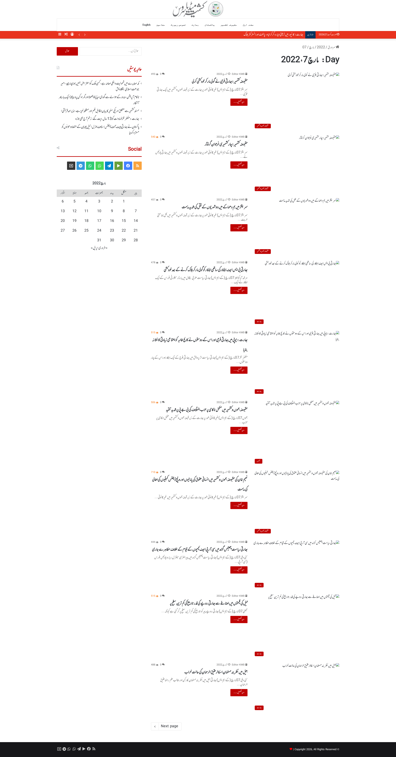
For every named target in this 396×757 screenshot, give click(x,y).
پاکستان (210, 24)
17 (99, 221)
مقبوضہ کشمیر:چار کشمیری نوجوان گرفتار (226, 144)
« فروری (102, 248)
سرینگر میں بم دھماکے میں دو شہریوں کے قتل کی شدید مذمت (215, 207)
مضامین (160, 24)
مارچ (311, 47)
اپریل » (94, 248)
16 (112, 221)
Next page (169, 726)
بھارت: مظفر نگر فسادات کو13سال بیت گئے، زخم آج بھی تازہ (107, 119)
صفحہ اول (248, 24)
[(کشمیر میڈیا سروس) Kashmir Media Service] (198, 9)
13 (63, 211)
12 (74, 211)
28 (136, 240)
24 (99, 231)
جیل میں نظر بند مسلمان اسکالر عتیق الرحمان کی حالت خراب (216, 672)
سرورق (332, 47)
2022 (321, 47)
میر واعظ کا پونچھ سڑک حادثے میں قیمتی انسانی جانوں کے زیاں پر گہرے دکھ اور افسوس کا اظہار (259, 35)
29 (124, 240)
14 (136, 221)
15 (124, 221)
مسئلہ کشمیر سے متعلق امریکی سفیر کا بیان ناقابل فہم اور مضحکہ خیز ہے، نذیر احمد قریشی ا (100, 111)
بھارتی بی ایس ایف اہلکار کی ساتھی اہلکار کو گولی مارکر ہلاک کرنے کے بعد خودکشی (206, 270)
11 (86, 211)
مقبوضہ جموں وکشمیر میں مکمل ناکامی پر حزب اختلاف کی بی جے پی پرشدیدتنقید (207, 410)
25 (86, 231)
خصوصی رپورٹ (178, 24)
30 (112, 240)
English (147, 24)
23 (112, 231)
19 (74, 221)
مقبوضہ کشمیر (228, 24)
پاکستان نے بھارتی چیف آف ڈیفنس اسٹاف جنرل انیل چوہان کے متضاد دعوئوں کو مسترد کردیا (100, 130)
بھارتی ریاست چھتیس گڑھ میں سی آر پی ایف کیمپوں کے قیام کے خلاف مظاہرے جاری (200, 549)
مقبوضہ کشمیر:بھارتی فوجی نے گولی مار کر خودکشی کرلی (220, 81)
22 (124, 231)
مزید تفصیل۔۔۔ (238, 102)
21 (136, 231)
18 (86, 221)
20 (63, 221)
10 (99, 211)
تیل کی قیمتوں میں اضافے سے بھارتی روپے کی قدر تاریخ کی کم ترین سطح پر (209, 603)
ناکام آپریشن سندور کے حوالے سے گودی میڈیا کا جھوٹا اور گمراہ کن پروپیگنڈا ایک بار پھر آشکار (99, 100)
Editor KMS (238, 74)
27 (63, 231)
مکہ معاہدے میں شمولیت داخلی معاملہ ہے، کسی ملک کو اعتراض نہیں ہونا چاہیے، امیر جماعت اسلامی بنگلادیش (100, 86)
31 (99, 240)
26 (74, 231)
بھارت (195, 24)
